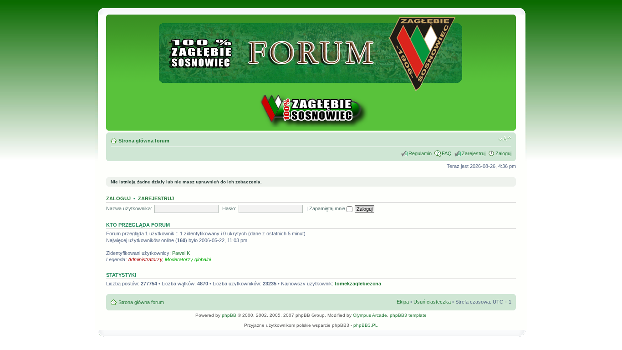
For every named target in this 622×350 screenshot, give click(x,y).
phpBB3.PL (365, 325)
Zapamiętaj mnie (328, 208)
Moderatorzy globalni (188, 259)
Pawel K (181, 253)
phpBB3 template (408, 315)
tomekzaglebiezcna (358, 283)
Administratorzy (145, 259)
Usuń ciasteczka (432, 301)
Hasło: (229, 208)
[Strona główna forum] (311, 86)
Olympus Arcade (370, 315)
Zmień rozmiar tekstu (504, 139)
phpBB (229, 315)
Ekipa (403, 301)
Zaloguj (503, 153)
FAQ (447, 153)
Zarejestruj (473, 153)
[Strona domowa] (311, 125)
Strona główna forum (143, 140)
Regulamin (420, 153)
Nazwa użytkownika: (129, 208)
